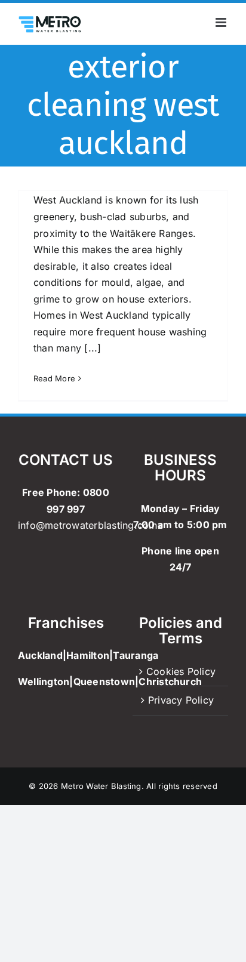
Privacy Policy (181, 700)
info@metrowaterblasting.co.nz (90, 525)
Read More (54, 378)
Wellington (43, 681)
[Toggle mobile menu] (222, 22)
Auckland (40, 655)
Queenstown (104, 681)
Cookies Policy (181, 671)
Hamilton (87, 655)
